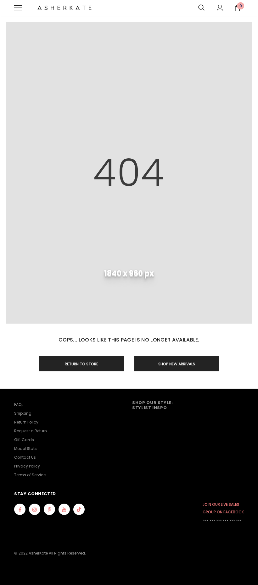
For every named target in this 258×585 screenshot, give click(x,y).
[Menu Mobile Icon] (18, 8)
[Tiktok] (79, 509)
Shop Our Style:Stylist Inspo (152, 405)
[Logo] (64, 8)
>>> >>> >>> (212, 520)
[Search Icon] (201, 8)
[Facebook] (19, 509)
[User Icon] (220, 8)
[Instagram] (34, 509)
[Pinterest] (49, 509)
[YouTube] (64, 509)
